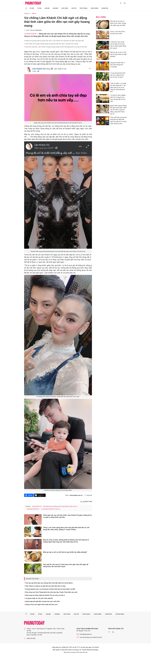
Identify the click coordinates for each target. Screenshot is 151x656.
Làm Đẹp (55, 8)
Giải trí (73, 8)
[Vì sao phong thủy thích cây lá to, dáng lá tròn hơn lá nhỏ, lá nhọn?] (102, 76)
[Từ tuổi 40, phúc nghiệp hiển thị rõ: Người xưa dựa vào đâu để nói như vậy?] (102, 98)
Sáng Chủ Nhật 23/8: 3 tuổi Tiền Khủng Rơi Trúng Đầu (117, 65)
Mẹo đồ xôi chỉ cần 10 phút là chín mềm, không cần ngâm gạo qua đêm (118, 23)
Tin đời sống (119, 614)
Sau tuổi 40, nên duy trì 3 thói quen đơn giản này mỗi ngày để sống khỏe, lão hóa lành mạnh (65, 565)
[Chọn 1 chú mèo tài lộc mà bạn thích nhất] (102, 34)
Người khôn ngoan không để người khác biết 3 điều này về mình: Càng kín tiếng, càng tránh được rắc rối (118, 110)
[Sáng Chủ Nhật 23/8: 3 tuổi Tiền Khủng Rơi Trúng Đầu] (102, 66)
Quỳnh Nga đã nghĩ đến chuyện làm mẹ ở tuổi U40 (42, 601)
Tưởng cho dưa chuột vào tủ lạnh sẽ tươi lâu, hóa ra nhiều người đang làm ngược (118, 45)
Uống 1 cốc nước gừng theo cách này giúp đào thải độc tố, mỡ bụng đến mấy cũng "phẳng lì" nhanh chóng (66, 528)
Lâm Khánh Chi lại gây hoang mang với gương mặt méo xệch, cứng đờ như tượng (51, 44)
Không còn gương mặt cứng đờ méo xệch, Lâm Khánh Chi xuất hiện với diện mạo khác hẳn (54, 40)
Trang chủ (27, 13)
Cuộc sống (94, 8)
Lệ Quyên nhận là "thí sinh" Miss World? (39, 598)
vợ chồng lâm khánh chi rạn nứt (50, 509)
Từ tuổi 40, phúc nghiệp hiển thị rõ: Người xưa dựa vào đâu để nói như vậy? (118, 98)
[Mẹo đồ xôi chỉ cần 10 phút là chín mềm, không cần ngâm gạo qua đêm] (102, 24)
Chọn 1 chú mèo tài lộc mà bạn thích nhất (117, 32)
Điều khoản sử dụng (69, 652)
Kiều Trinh (88, 501)
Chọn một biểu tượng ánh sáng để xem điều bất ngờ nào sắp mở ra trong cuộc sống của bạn (118, 120)
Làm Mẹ (47, 8)
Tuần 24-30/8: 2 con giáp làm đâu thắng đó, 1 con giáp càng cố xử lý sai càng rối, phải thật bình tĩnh (118, 87)
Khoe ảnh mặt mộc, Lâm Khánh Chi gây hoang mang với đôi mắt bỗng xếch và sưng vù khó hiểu (56, 47)
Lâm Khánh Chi (36, 506)
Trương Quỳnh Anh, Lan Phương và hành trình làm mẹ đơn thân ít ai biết (50, 589)
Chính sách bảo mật (81, 652)
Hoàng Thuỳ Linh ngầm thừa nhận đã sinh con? (41, 604)
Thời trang (83, 8)
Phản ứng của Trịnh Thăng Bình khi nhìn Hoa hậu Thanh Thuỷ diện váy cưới (51, 592)
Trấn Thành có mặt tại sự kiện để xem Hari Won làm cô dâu (45, 586)
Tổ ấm (39, 8)
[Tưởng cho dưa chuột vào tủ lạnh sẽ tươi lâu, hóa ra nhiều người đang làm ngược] (102, 45)
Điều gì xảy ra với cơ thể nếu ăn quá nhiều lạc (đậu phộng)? (65, 552)
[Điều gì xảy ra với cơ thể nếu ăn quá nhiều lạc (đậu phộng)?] (33, 556)
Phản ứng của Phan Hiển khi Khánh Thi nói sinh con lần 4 (45, 595)
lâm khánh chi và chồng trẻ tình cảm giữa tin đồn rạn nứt (60, 506)
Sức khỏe (65, 8)
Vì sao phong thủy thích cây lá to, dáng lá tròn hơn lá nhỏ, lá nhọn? (117, 75)
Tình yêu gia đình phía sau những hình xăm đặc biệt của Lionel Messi (49, 583)
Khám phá (104, 8)
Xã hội (32, 8)
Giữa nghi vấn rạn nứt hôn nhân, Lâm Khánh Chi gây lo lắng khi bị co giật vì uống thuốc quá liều (67, 516)
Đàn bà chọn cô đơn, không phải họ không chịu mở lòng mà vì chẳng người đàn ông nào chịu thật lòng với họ (66, 541)
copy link (89, 495)
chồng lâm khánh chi (33, 509)
